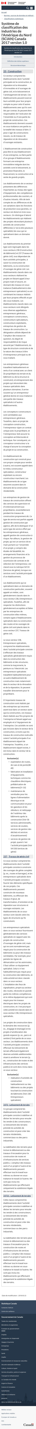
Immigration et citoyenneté (10, 1338)
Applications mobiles (8, 1413)
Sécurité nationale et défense (10, 1365)
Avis (2, 1421)
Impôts (3, 1357)
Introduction (18, 57)
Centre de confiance (7, 1311)
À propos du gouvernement (10, 1329)
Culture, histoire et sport (9, 1368)
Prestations (5, 1350)
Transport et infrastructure (10, 1376)
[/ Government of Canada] (13, 3)
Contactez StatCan (7, 1308)
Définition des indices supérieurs (18, 61)
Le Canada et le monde (8, 1379)
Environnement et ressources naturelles (14, 1361)
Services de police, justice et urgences (13, 1372)
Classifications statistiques (14, 19)
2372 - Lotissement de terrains (16, 1105)
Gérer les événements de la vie (11, 1402)
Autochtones (5, 1391)
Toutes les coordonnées (9, 1321)
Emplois (4, 1335)
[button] (18, 8)
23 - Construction (12, 71)
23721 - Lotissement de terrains (17, 1196)
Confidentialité (6, 1425)
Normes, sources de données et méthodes (19, 16)
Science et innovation (8, 1387)
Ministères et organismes (9, 1325)
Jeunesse (4, 1398)
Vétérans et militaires (8, 1394)
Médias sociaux (6, 1410)
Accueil (4, 12)
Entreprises (5, 1346)
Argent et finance (7, 1383)
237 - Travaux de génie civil (16, 856)
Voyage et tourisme (7, 1342)
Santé (3, 1353)
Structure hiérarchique (18, 65)
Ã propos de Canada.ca (8, 1417)
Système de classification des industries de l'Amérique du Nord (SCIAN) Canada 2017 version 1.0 (18, 50)
